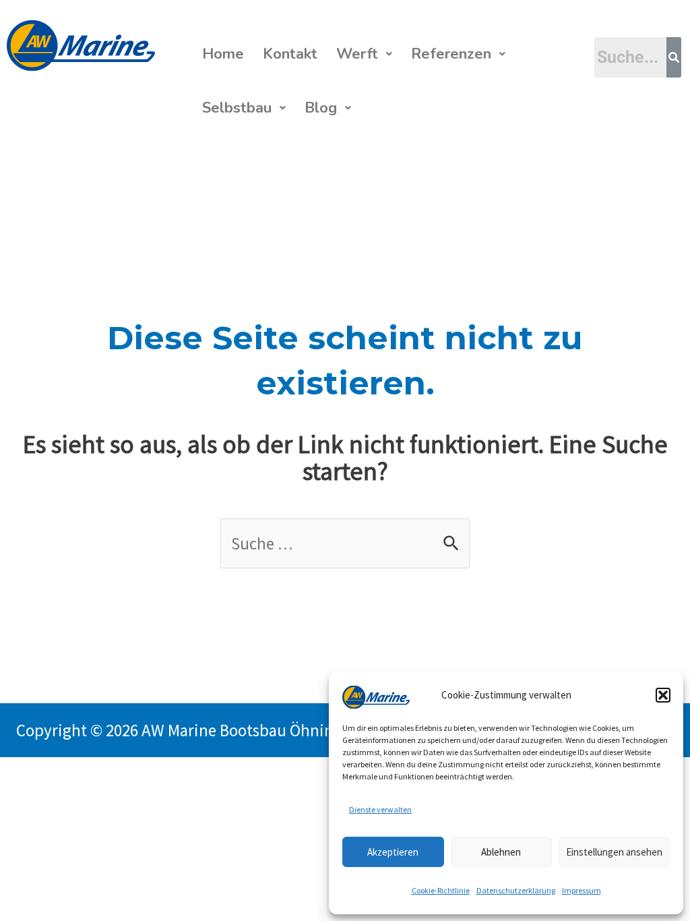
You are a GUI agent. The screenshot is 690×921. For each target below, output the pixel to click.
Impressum (581, 890)
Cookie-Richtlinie (441, 890)
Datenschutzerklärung (515, 890)
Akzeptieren (392, 851)
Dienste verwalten (380, 809)
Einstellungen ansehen (614, 851)
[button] (663, 695)
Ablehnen (501, 851)
